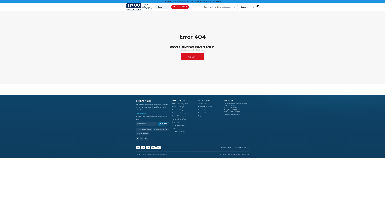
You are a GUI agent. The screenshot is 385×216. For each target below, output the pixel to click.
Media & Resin (176, 122)
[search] (234, 7)
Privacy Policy (202, 104)
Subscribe (163, 124)
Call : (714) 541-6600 (230, 110)
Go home (192, 56)
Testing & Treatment (178, 131)
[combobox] (220, 7)
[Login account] (253, 7)
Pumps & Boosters (178, 116)
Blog (199, 116)
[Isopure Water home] (139, 7)
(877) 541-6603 (236, 148)
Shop (160, 7)
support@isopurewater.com (232, 114)
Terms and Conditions (205, 107)
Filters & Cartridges (178, 107)
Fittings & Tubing (177, 110)
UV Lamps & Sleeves (178, 125)
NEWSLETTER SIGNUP (143, 114)
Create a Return (203, 113)
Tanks (174, 128)
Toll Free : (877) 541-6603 (232, 112)
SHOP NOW (217, 1)
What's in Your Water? (180, 7)
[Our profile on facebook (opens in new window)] (137, 138)
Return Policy (202, 110)
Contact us (244, 7)
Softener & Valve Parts (179, 119)
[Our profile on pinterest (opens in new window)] (141, 138)
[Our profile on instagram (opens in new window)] (146, 138)
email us (246, 148)
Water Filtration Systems (180, 104)
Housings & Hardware (179, 113)
